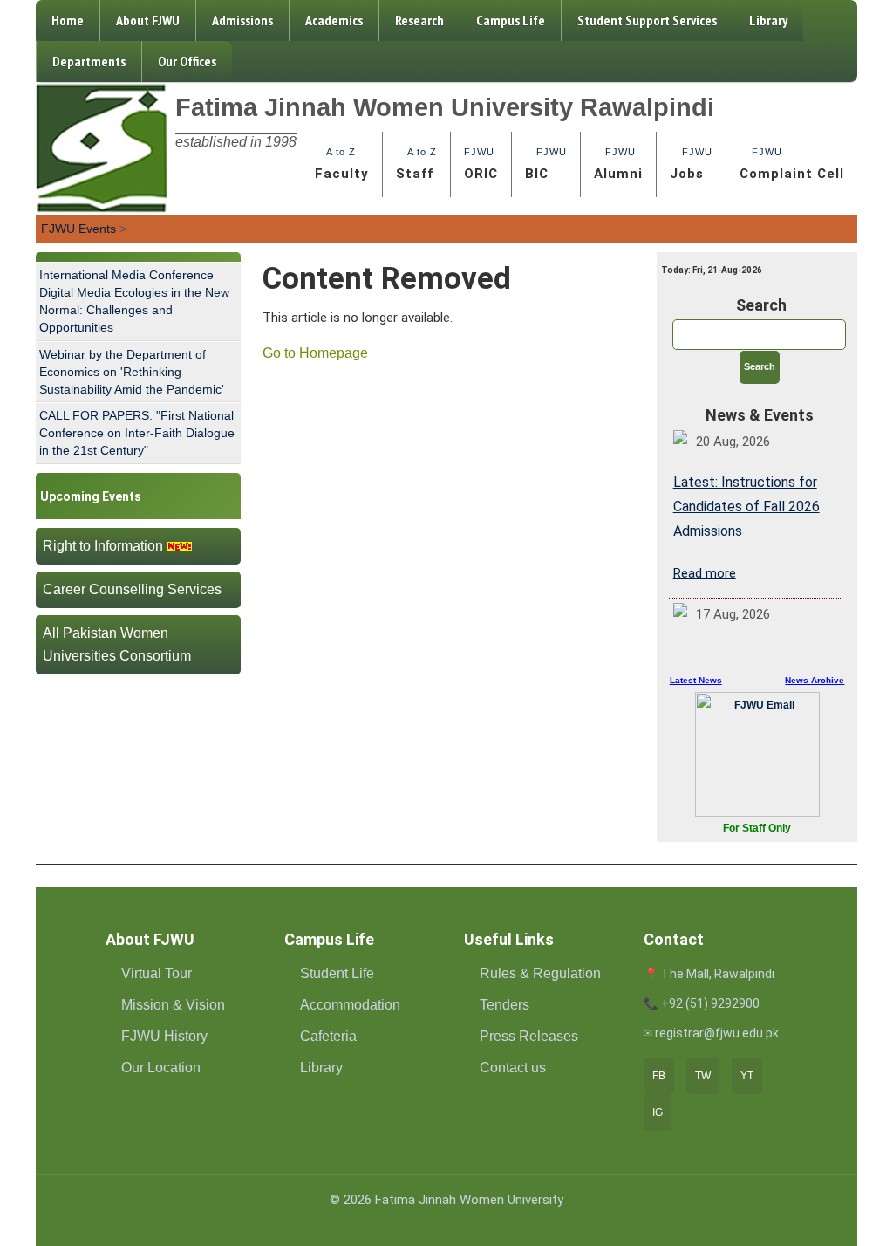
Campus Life (510, 20)
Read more (704, 573)
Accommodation (350, 1004)
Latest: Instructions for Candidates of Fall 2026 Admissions (746, 506)
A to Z (342, 164)
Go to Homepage (315, 353)
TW (703, 1076)
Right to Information (103, 545)
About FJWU (148, 20)
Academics (334, 20)
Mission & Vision (173, 1004)
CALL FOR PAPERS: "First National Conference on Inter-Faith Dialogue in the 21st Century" (137, 432)
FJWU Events (78, 229)
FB (658, 1076)
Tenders (504, 1004)
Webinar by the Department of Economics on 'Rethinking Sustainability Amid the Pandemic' (131, 371)
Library (768, 20)
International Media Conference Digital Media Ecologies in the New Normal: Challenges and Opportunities (134, 301)
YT (746, 1076)
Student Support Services (647, 20)
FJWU (481, 164)
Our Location (161, 1067)
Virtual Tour (156, 973)
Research (419, 20)
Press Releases (529, 1036)
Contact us (513, 1067)
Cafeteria (328, 1036)
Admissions (242, 20)
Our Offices (187, 61)
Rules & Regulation (540, 973)
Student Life (337, 973)
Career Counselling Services (132, 589)
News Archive (814, 680)
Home (67, 20)
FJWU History (164, 1036)
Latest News (696, 680)
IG (657, 1112)
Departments (89, 61)
